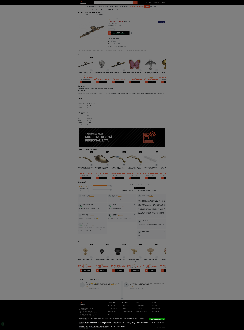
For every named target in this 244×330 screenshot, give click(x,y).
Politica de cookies (134, 323)
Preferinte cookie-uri (83, 328)
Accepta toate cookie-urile (157, 319)
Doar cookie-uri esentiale (157, 322)
